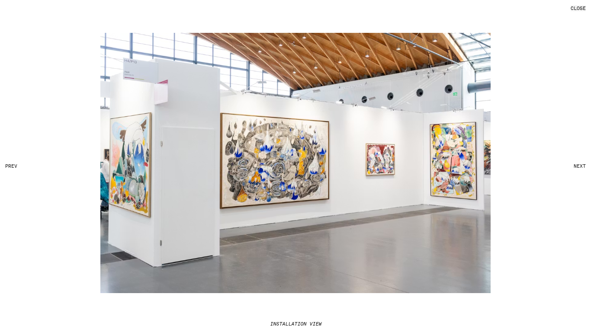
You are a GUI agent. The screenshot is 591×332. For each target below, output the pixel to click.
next (580, 166)
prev (11, 166)
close (578, 8)
